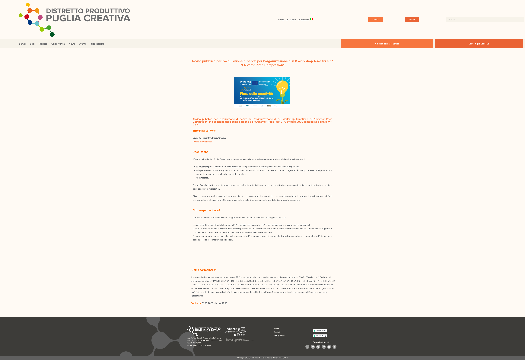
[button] (375, 19)
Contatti (277, 332)
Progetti (43, 43)
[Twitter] (313, 347)
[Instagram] (318, 347)
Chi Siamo (291, 19)
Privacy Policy (279, 336)
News (72, 43)
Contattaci (303, 19)
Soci (32, 43)
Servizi (22, 43)
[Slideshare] (334, 347)
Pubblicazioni (97, 43)
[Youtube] (324, 347)
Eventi (82, 43)
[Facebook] (307, 347)
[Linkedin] (329, 347)
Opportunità (58, 43)
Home (281, 19)
